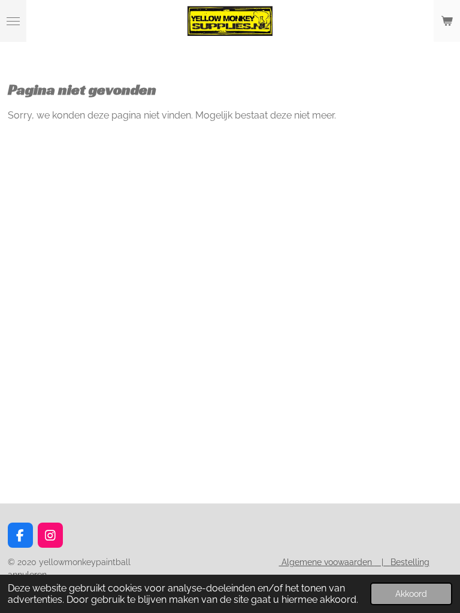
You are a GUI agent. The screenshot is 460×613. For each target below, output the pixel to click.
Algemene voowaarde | (335, 562)
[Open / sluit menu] (13, 21)
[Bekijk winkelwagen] (447, 21)
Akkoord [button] (411, 593)
